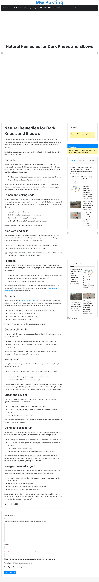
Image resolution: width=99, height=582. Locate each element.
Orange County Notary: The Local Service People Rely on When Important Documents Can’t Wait (81, 169)
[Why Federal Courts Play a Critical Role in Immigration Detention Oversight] (75, 215)
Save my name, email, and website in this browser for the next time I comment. (30, 559)
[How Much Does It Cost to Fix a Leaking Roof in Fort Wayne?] (75, 204)
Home (4, 8)
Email (6, 552)
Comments (91, 160)
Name (6, 544)
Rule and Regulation (46, 8)
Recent (81, 160)
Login (30, 8)
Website (37, 552)
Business (10, 8)
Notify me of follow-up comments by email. (19, 563)
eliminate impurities (28, 300)
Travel (25, 8)
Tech (15, 8)
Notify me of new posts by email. (16, 567)
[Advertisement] (49, 27)
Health (20, 8)
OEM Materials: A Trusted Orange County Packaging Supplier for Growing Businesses (81, 179)
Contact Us (56, 8)
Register (35, 8)
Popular (72, 160)
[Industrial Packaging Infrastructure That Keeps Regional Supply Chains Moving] (75, 188)
